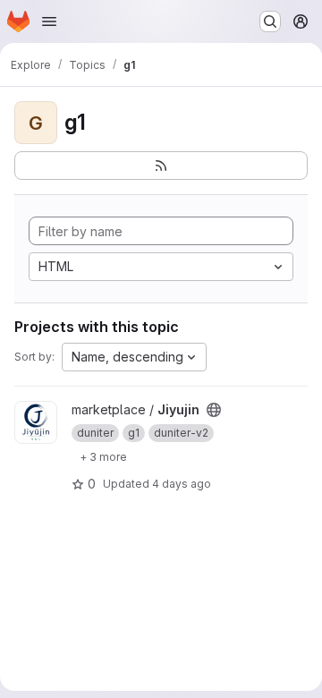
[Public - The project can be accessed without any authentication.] (214, 410)
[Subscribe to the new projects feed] (161, 165)
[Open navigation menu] (49, 21)
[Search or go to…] (270, 21)
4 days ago (181, 483)
